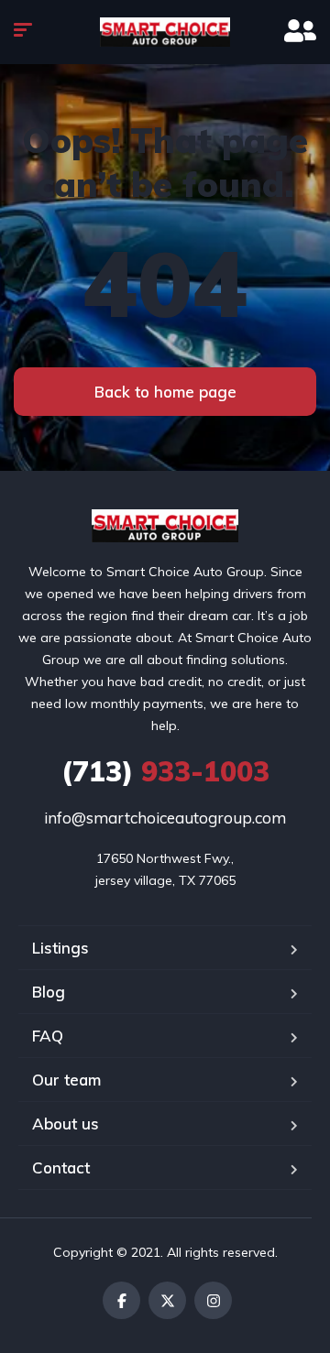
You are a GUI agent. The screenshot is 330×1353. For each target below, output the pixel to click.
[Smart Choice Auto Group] (165, 32)
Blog (48, 991)
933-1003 (165, 771)
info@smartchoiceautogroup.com (165, 817)
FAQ (47, 1035)
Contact (61, 1167)
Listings (60, 947)
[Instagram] (213, 1300)
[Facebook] (121, 1300)
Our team (66, 1079)
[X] (167, 1300)
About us (65, 1123)
